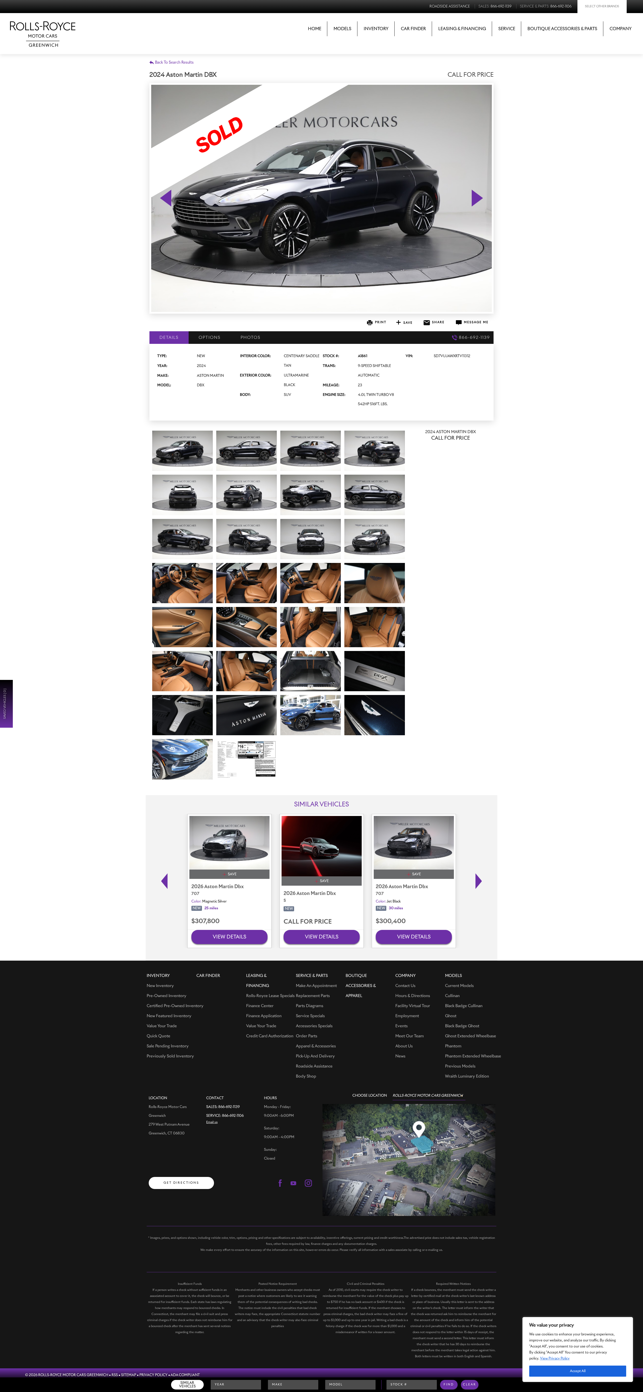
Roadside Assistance (314, 1066)
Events (401, 1026)
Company (621, 29)
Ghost (450, 1016)
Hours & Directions (412, 996)
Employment (407, 1016)
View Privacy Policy (555, 1358)
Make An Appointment (316, 986)
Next (480, 881)
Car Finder (413, 29)
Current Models (459, 986)
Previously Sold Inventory (170, 1056)
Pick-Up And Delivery (315, 1056)
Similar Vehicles (187, 1384)
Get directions (181, 1182)
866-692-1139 (229, 1107)
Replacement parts (313, 996)
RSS (115, 1375)
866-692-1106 (233, 1116)
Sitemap (128, 1375)
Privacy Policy (153, 1375)
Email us (212, 1122)
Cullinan (452, 996)
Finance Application (264, 1016)
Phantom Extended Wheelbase (473, 1056)
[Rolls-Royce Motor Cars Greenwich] (43, 30)
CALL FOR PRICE (308, 922)
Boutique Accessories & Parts (562, 29)
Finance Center (260, 1006)
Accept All (577, 1371)
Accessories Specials (314, 1026)
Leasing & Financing (462, 29)
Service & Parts (312, 976)
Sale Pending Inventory (168, 1046)
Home (314, 29)
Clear (469, 1384)
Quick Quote (158, 1036)
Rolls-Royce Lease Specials (270, 996)
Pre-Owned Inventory (166, 996)
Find (449, 1384)
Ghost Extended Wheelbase (470, 1036)
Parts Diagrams (309, 1006)
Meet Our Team (409, 1036)
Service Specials (310, 1016)
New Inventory (160, 986)
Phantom (453, 1046)
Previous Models (460, 1066)
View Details (229, 936)
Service (506, 29)
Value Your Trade (162, 1026)
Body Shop (306, 1076)
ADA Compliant (185, 1375)
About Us (404, 1046)
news (400, 1056)
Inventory (376, 29)
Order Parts (306, 1036)
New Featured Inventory (169, 1016)
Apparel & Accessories (316, 1046)
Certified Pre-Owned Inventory (175, 1006)
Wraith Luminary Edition (467, 1076)
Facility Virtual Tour (412, 1006)
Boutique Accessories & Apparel (361, 986)
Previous (163, 881)
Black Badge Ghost (462, 1026)
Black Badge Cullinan (464, 1006)
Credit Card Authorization (269, 1036)
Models (342, 29)
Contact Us (405, 986)
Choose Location (369, 1095)
